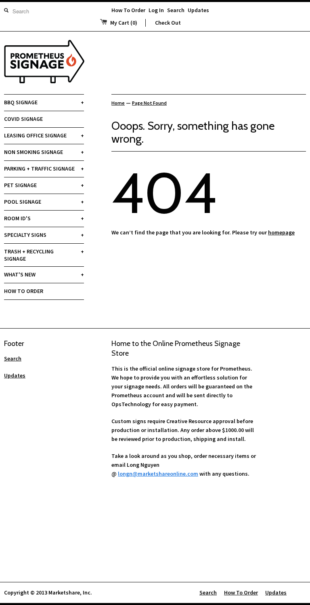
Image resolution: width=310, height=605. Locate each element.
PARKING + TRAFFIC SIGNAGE (44, 168)
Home (118, 103)
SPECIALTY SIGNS (44, 234)
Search (175, 10)
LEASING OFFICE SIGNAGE (44, 135)
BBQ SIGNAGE (44, 102)
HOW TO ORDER (23, 291)
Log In (156, 10)
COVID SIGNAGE (23, 118)
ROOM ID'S (44, 218)
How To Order (128, 10)
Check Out (168, 22)
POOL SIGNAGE (44, 201)
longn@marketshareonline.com (158, 473)
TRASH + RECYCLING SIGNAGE (44, 255)
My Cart (123, 22)
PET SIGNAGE (44, 185)
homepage (281, 232)
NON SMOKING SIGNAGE (44, 152)
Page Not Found (149, 103)
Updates (198, 10)
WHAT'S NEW (44, 274)
